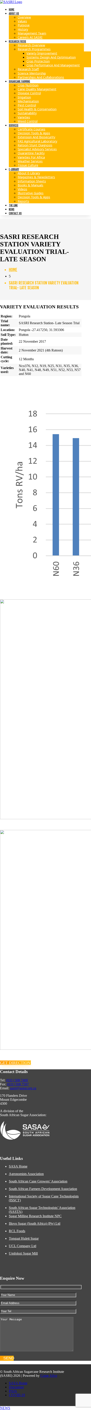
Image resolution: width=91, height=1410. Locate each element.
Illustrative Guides (31, 193)
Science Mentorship (32, 73)
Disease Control (29, 93)
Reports (23, 201)
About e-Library (29, 173)
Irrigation (24, 97)
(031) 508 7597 (18, 1084)
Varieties (24, 117)
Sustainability (27, 113)
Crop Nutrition (28, 85)
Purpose (24, 25)
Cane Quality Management (37, 89)
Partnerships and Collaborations (41, 77)
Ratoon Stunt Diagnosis (35, 145)
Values (22, 21)
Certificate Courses (31, 129)
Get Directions (15, 1063)
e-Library (14, 169)
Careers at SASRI (30, 37)
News (11, 209)
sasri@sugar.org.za (23, 1088)
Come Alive (48, 1375)
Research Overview (31, 45)
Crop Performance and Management (53, 65)
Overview (24, 17)
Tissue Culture (28, 165)
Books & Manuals (30, 185)
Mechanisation (28, 101)
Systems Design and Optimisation (51, 57)
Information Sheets (32, 181)
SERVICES (13, 125)
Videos (22, 189)
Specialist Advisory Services (37, 149)
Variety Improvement (42, 53)
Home (11, 9)
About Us (14, 13)
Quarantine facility (31, 153)
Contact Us (15, 213)
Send (8, 1358)
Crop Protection (38, 61)
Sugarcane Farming (19, 81)
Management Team (32, 33)
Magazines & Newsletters (36, 177)
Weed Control (28, 121)
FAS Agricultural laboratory (37, 141)
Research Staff (28, 69)
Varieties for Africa (31, 157)
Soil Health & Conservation (37, 109)
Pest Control (27, 105)
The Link (13, 205)
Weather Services (30, 161)
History (23, 29)
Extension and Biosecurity (36, 137)
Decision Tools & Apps (34, 133)
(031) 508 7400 (17, 1080)
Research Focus (17, 41)
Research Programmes (34, 49)
